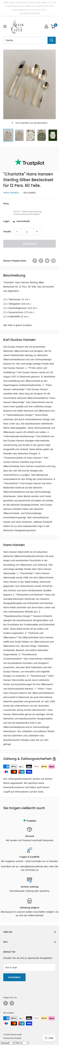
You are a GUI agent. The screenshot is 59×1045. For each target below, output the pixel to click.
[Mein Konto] (46, 26)
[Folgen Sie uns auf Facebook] (5, 1003)
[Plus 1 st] (36, 231)
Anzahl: (7, 231)
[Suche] (52, 40)
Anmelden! (14, 977)
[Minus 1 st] (16, 231)
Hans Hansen (11, 192)
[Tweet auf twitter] (47, 260)
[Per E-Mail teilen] (53, 260)
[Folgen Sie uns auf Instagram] (12, 1003)
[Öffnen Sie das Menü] (5, 26)
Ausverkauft (30, 243)
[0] (53, 26)
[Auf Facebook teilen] (34, 260)
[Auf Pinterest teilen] (41, 260)
